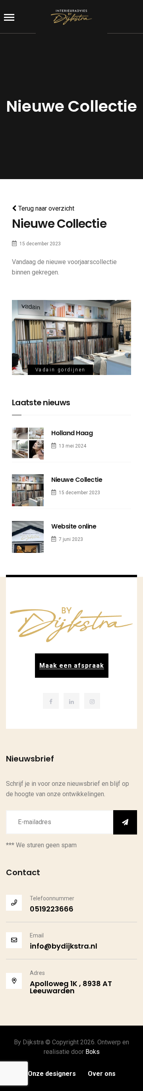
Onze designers (52, 1073)
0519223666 (51, 909)
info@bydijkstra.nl (63, 946)
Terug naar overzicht (46, 208)
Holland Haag (72, 433)
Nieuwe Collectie (76, 479)
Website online (73, 526)
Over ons (102, 1073)
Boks (92, 1051)
